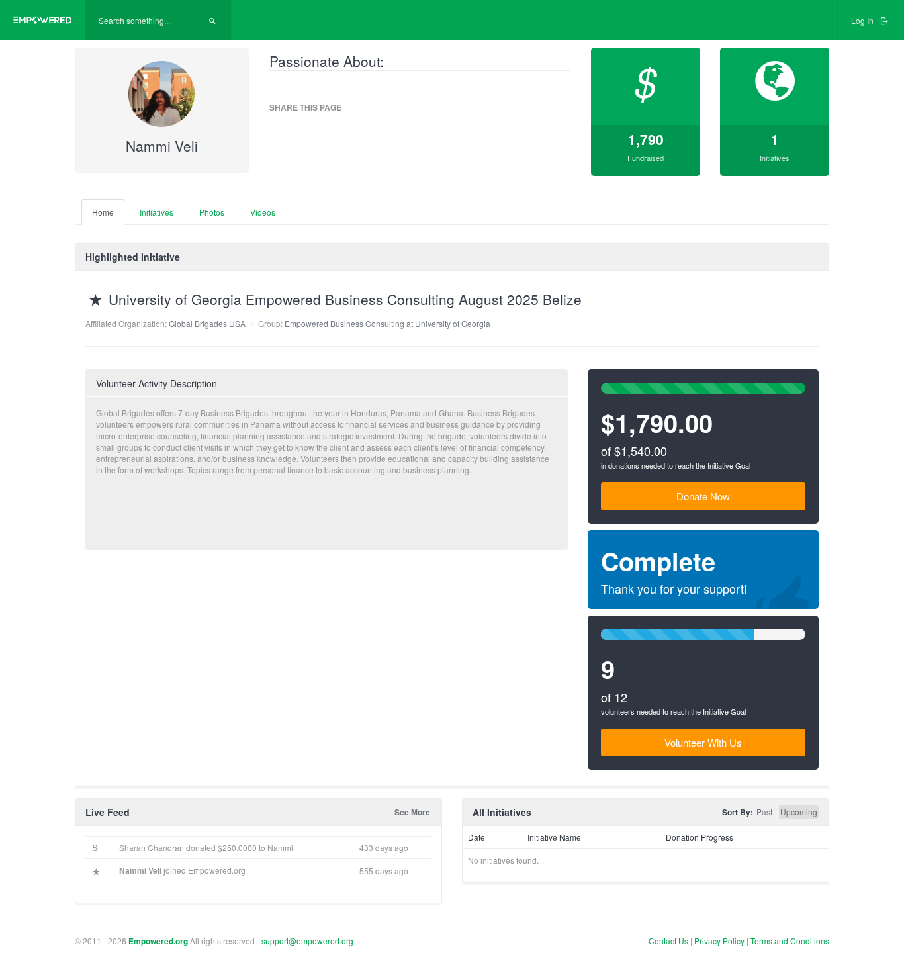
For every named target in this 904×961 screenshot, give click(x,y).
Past (764, 811)
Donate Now (703, 496)
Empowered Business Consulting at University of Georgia (387, 323)
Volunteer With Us (703, 742)
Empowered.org (158, 941)
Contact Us (668, 940)
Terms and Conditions (789, 940)
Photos (211, 212)
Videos (262, 212)
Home (103, 212)
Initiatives (156, 212)
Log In (863, 20)
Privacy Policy (720, 940)
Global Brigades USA (207, 323)
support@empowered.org (307, 940)
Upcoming (798, 811)
